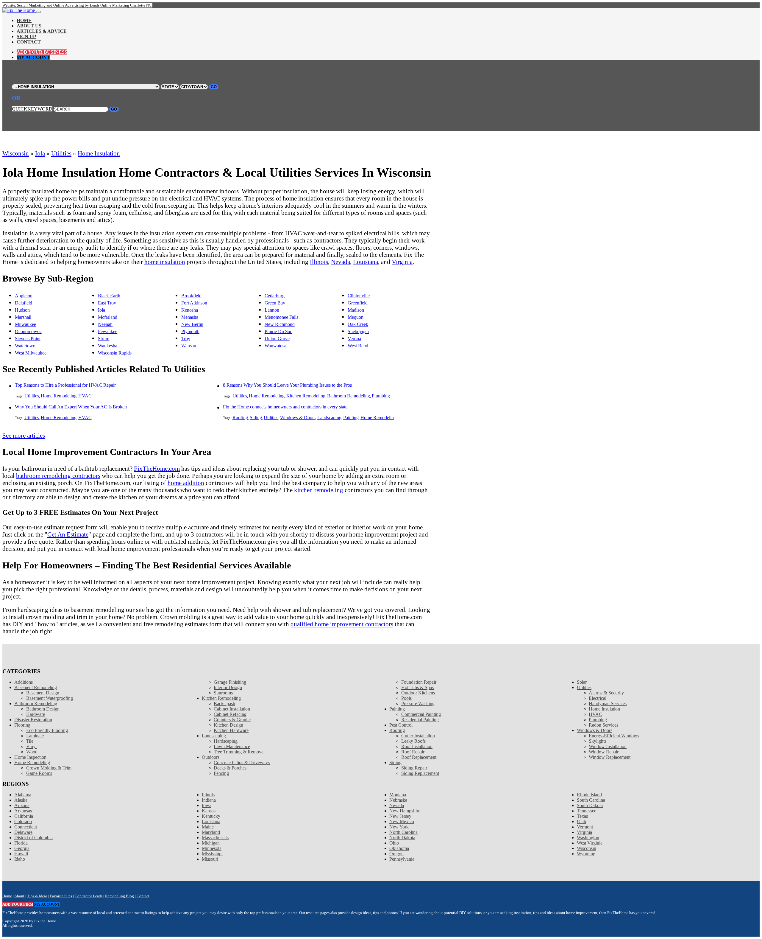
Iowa (206, 805)
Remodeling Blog (119, 896)
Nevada (340, 261)
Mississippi (212, 853)
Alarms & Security (606, 692)
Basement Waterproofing (49, 698)
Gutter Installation (418, 735)
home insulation (164, 261)
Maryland (211, 832)
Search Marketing (31, 5)
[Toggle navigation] (38, 12)
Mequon (355, 317)
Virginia (402, 261)
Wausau (188, 345)
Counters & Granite (232, 719)
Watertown (25, 345)
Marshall (23, 317)
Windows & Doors (298, 417)
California (23, 816)
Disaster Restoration (33, 719)
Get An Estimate (67, 534)
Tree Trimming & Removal (239, 751)
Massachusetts (215, 837)
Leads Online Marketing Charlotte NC (121, 5)
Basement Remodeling (35, 687)
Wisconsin (15, 153)
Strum (103, 338)
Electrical (597, 698)
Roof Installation (416, 746)
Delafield (23, 302)
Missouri (210, 859)
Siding (256, 417)
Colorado (23, 821)
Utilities (61, 153)
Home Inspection (30, 757)
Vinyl (31, 746)
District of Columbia (33, 837)
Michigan (211, 842)
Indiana (209, 800)
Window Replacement (609, 757)
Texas (582, 816)
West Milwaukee (30, 352)
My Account (33, 57)
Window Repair (604, 751)
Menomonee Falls (281, 317)
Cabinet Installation (232, 708)
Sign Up (26, 36)
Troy (185, 338)
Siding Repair (414, 767)
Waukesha (107, 345)
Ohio (394, 842)
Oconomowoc (28, 331)
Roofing (240, 417)
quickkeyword (32, 108)
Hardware (35, 714)
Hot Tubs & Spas (417, 687)
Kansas (209, 810)
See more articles (23, 435)
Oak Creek (358, 324)
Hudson (22, 310)
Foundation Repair (418, 682)
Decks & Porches (230, 767)
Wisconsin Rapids (115, 352)
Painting (351, 417)
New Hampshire (404, 810)
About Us (29, 25)
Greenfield (358, 302)
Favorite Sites (61, 896)
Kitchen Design (228, 724)
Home (24, 20)
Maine (208, 826)
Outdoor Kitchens (418, 692)
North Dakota (402, 837)
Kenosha (189, 310)
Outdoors (210, 757)
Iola (40, 153)
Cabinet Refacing (230, 714)
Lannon (272, 310)
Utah (581, 821)
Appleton (23, 295)
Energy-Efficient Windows (614, 735)
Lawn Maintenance (232, 746)
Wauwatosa (275, 345)
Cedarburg (275, 295)
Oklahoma (399, 848)
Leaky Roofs (413, 741)
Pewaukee (107, 331)
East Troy (107, 302)
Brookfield (191, 295)
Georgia (21, 848)
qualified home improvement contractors (342, 624)
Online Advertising (68, 5)
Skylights (597, 741)
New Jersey (400, 816)
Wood (32, 751)
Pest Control (401, 724)
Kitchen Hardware (231, 730)
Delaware (23, 832)
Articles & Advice (42, 31)
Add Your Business (42, 52)
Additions (23, 682)
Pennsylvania (401, 859)
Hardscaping (226, 741)
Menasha (189, 317)
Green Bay (275, 302)
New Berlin (192, 324)
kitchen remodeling (318, 489)
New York (399, 826)
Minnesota (211, 848)
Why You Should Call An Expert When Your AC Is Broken (71, 406)
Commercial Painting (421, 714)
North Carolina (403, 832)
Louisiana (365, 261)
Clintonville (359, 295)
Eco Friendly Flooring (47, 730)
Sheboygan (358, 331)
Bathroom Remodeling (348, 395)
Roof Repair (412, 751)
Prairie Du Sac (278, 331)
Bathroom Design (43, 708)
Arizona (21, 805)
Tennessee (586, 810)
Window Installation (608, 746)
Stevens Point (27, 338)
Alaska (20, 800)
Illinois (319, 261)
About (19, 896)
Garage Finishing (230, 682)
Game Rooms (39, 773)
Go (214, 87)
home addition (186, 482)
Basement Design (42, 692)
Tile (29, 741)
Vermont (585, 826)
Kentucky (211, 816)
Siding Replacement (420, 773)
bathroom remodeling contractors (58, 475)
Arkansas (23, 810)
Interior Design (228, 687)
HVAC (85, 395)
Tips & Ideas (37, 896)
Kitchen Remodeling (305, 395)
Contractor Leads (88, 896)
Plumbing (381, 395)
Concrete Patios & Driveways (242, 762)
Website (8, 5)
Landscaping (329, 417)
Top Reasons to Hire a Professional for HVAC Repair (65, 385)
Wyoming (586, 853)
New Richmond (280, 324)
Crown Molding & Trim (48, 767)
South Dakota (590, 805)
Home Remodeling (58, 395)
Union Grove (277, 338)
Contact (29, 41)
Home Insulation (99, 153)
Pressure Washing (418, 703)
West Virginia (589, 842)
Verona (354, 338)
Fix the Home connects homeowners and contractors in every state (285, 406)
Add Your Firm (17, 904)
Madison (356, 310)
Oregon (396, 853)
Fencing (221, 773)
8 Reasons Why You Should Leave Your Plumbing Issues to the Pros (287, 385)
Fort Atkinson (194, 302)
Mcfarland (107, 317)
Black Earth (109, 295)
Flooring (22, 724)
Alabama (22, 794)
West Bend (358, 345)
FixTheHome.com (157, 468)
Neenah (105, 324)
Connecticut (25, 826)
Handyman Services (608, 703)
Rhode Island (589, 794)
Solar (582, 682)
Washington (588, 837)
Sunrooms (223, 692)
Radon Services (603, 724)
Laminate (35, 735)
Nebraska (398, 800)
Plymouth (190, 331)
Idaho (19, 859)
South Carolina (591, 800)
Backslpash (224, 703)
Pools (406, 698)
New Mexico (401, 821)
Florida (21, 842)
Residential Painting (420, 719)
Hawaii (21, 853)
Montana (397, 794)
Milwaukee (25, 324)
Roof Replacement (418, 757)
